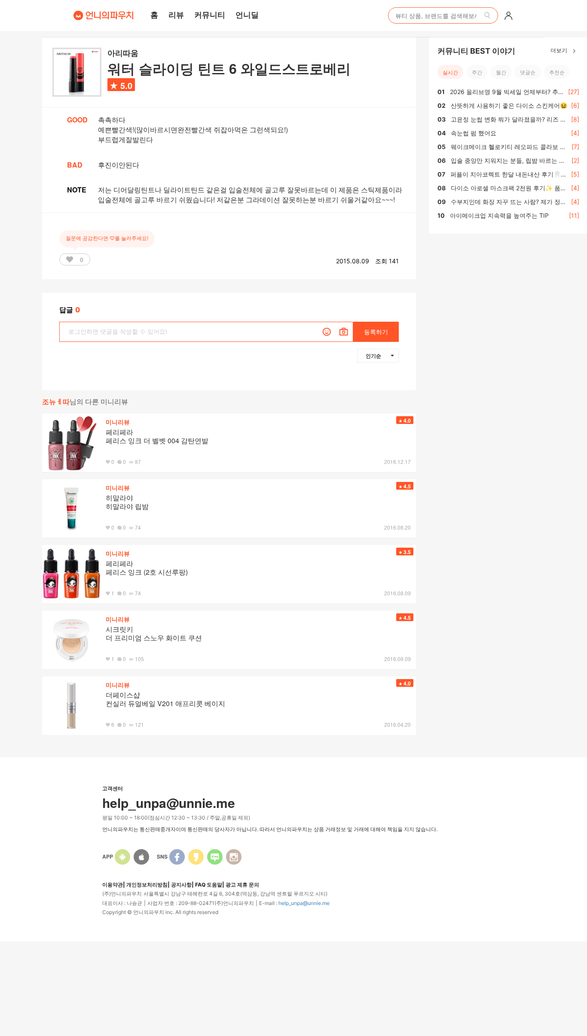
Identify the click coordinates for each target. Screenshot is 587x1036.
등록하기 (376, 331)
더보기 (559, 50)
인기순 (373, 356)
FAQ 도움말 (208, 884)
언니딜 (247, 14)
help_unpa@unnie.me (304, 903)
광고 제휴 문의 (242, 884)
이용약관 (112, 884)
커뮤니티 (209, 14)
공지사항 (181, 884)
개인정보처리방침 (147, 884)
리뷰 (176, 14)
